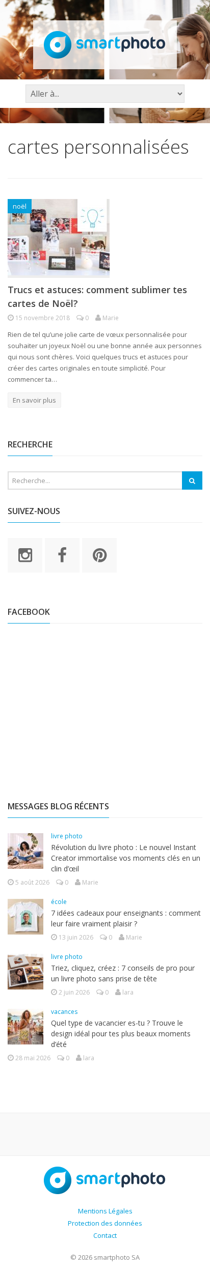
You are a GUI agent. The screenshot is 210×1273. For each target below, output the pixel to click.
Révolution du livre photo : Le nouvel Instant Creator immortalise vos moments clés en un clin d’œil (125, 857)
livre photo (67, 836)
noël (20, 206)
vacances (64, 1011)
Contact (105, 1235)
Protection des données (105, 1223)
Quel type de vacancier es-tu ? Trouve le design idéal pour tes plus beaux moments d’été (121, 1033)
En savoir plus (34, 400)
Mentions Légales (105, 1210)
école (59, 901)
